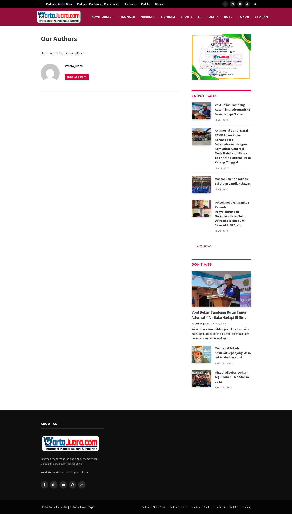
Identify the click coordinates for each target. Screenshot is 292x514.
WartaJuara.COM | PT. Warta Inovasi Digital (72, 507)
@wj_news (204, 246)
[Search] (254, 4)
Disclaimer (130, 4)
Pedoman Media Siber (59, 4)
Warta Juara (74, 66)
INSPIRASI (167, 17)
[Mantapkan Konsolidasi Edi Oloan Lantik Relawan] (201, 184)
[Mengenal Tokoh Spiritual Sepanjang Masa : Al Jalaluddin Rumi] (201, 354)
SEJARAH (261, 17)
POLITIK (213, 17)
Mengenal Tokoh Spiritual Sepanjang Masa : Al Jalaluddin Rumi (233, 352)
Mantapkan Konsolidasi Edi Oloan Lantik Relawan (233, 181)
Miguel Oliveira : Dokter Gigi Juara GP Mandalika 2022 (232, 377)
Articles (76, 77)
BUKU (228, 17)
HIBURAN (148, 17)
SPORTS (187, 17)
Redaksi (145, 4)
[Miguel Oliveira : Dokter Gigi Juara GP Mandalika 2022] (201, 378)
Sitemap (159, 4)
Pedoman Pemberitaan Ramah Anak (98, 4)
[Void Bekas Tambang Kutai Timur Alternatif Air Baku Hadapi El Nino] (201, 110)
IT (199, 17)
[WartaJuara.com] (59, 17)
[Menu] (38, 4)
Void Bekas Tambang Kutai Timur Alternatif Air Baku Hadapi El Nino (232, 109)
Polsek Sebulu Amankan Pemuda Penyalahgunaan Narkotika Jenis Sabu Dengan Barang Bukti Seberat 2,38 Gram (232, 213)
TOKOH (243, 17)
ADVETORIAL (101, 17)
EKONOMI (127, 17)
